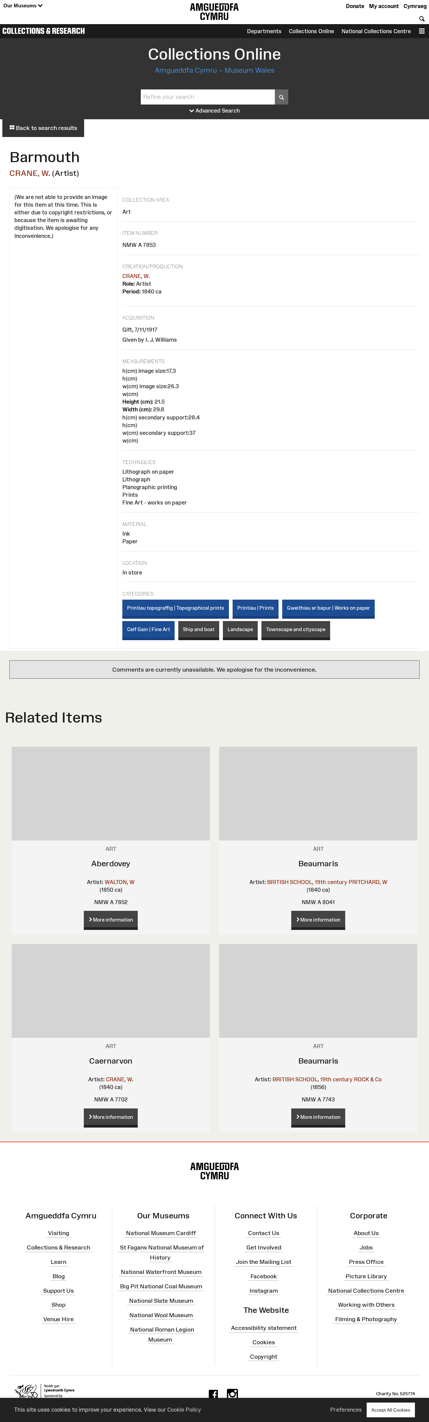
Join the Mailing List (263, 1262)
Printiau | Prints (255, 608)
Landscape (240, 629)
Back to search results (45, 128)
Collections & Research (43, 31)
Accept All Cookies (390, 1410)
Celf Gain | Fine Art (148, 629)
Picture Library (366, 1276)
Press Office (366, 1262)
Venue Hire (58, 1319)
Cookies (263, 1342)
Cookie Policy (184, 1410)
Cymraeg (415, 6)
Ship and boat (198, 629)
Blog (59, 1276)
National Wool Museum (161, 1315)
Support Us (58, 1290)
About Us (366, 1233)
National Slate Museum (161, 1300)
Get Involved (263, 1247)
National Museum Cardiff (161, 1233)
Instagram (263, 1290)
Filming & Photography (366, 1319)
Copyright (263, 1356)
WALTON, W (120, 882)
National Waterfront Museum (161, 1272)
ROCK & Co (368, 1079)
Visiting (58, 1233)
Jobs (366, 1247)
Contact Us (263, 1233)
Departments (264, 31)
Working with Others (366, 1304)
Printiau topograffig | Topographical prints (175, 608)
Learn (58, 1262)
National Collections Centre (376, 31)
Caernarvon (110, 1060)
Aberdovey (110, 863)
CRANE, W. (29, 173)
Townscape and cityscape (295, 629)
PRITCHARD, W (368, 882)
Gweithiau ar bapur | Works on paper (328, 608)
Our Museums (20, 5)
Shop (58, 1304)
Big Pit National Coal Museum (161, 1286)
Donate (355, 6)
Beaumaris (318, 863)
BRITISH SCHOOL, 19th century (307, 882)
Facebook (263, 1276)
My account (384, 6)
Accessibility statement (264, 1328)
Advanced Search (217, 111)
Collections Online (311, 31)
